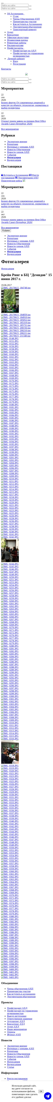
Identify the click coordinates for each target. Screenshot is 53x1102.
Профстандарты (15, 48)
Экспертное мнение (17, 141)
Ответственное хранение (19, 1018)
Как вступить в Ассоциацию (27, 24)
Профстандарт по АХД (24, 50)
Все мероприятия (10, 129)
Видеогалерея (14, 160)
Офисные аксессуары (18, 37)
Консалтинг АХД (16, 1024)
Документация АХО (27, 177)
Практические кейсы (11, 180)
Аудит (10, 32)
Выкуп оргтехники (16, 1016)
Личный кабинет (16, 58)
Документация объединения (27, 27)
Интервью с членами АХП (20, 147)
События (11, 155)
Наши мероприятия (17, 1029)
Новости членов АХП (18, 152)
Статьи (10, 1067)
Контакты (6, 69)
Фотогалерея (14, 157)
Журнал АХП (14, 1034)
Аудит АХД (13, 1026)
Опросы (11, 1032)
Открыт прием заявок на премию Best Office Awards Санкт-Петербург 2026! (23, 122)
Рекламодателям (15, 45)
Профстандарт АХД (17, 1008)
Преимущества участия (24, 21)
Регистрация (19, 64)
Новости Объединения (18, 149)
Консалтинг (13, 35)
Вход (15, 61)
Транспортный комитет (25, 29)
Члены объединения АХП (20, 988)
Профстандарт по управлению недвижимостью (28, 54)
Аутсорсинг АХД (16, 1021)
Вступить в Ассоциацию (15, 175)
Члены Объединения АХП (26, 19)
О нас (16, 16)
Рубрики (6, 230)
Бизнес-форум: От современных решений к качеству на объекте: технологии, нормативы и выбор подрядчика (24, 105)
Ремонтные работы (16, 42)
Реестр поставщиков (17, 1078)
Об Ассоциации (15, 13)
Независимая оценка (17, 40)
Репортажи (12, 144)
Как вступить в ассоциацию (21, 994)
